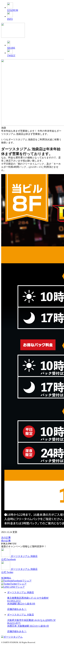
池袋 (3, 128)
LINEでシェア (17, 587)
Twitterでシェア (18, 584)
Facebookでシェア (22, 580)
